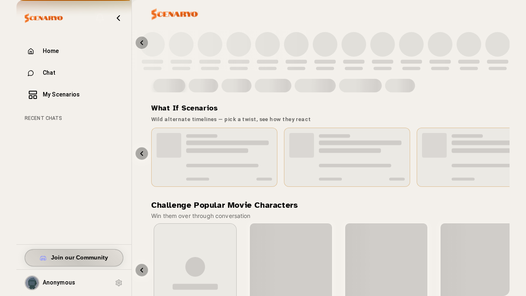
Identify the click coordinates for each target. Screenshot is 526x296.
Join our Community (79, 258)
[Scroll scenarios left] (142, 153)
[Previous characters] (142, 43)
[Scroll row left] (142, 270)
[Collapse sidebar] (118, 18)
